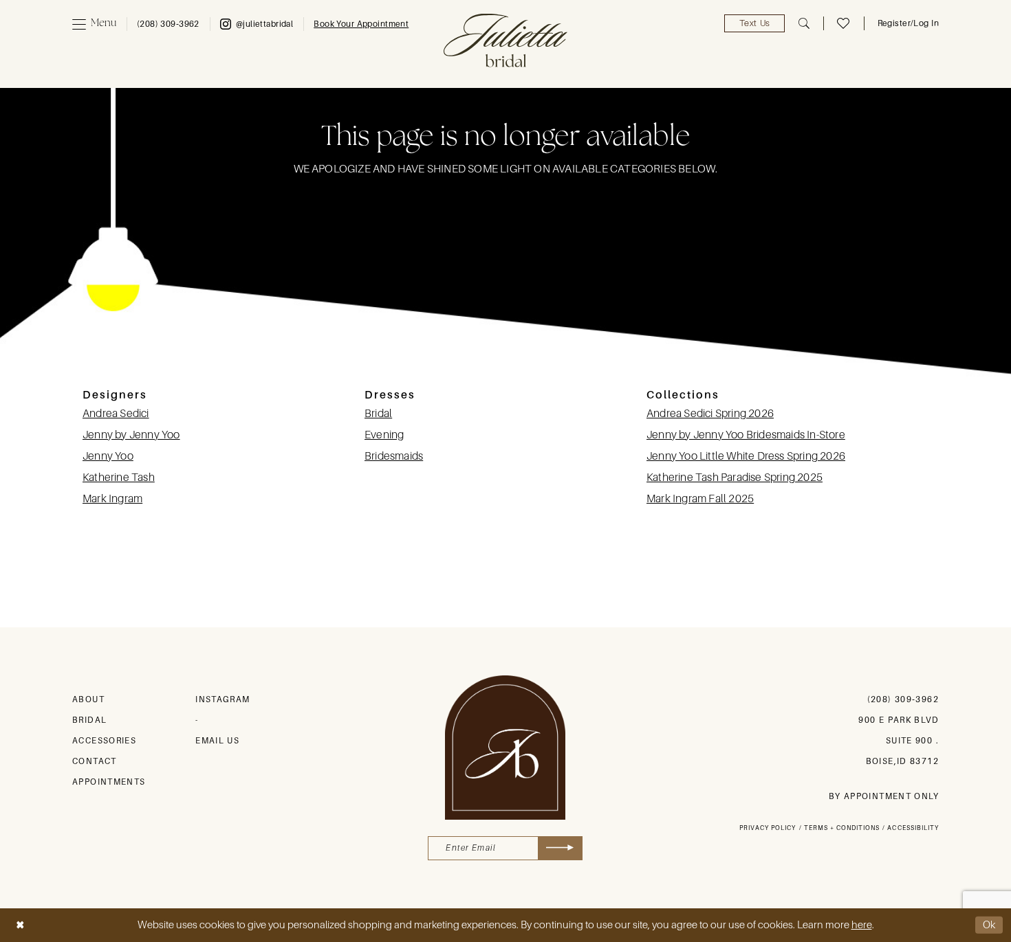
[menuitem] (94, 24)
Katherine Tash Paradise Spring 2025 (734, 477)
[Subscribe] (560, 848)
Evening (384, 435)
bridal (89, 720)
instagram (222, 699)
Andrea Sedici (116, 413)
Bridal (378, 413)
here (861, 924)
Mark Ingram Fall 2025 (700, 499)
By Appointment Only (884, 796)
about (88, 699)
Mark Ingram (112, 499)
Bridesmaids (394, 456)
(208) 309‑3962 (903, 699)
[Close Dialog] (20, 925)
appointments (109, 782)
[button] (94, 24)
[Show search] (804, 23)
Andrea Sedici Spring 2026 (710, 413)
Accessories (104, 740)
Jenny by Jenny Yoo (131, 435)
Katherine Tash (119, 477)
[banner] (505, 40)
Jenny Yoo (108, 456)
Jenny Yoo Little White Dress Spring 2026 (745, 456)
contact (94, 761)
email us (217, 740)
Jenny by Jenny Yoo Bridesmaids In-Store (745, 435)
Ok (990, 924)
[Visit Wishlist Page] (843, 23)
